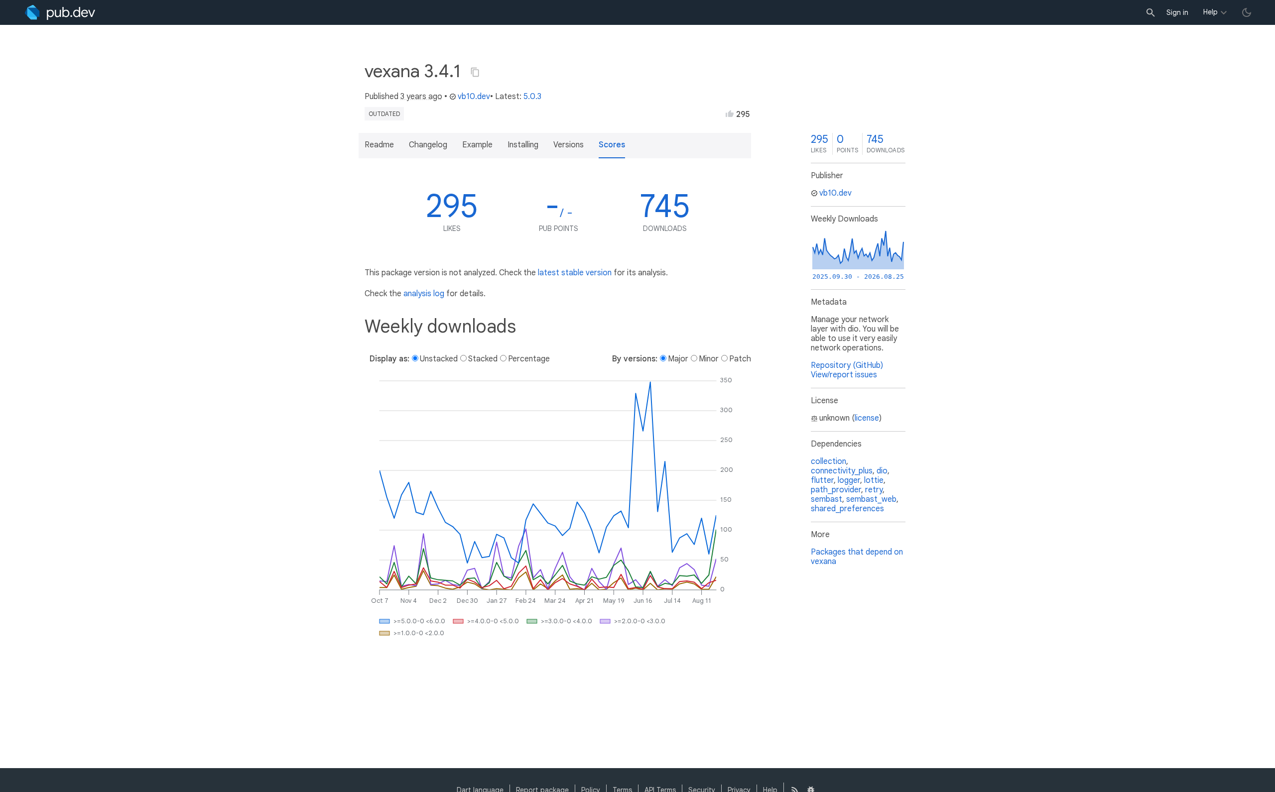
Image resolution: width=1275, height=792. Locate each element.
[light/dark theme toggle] (1247, 12)
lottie (874, 480)
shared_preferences (847, 509)
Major (678, 359)
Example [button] (477, 145)
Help (1210, 11)
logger (849, 480)
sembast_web (871, 499)
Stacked (483, 359)
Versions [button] (568, 145)
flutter (822, 480)
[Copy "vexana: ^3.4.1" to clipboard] (475, 72)
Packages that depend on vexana (857, 556)
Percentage (529, 359)
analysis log (423, 294)
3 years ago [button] (421, 97)
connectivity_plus (842, 471)
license (867, 418)
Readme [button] (379, 145)
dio (882, 471)
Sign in (1177, 12)
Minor (709, 359)
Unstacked (439, 359)
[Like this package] (729, 113)
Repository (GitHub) (847, 365)
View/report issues (844, 375)
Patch (740, 359)
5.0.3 (532, 97)
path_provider (836, 490)
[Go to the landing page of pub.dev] (60, 12)
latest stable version (575, 273)
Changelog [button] (428, 145)
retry (874, 490)
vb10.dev (474, 97)
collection (828, 461)
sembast (826, 499)
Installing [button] (523, 145)
